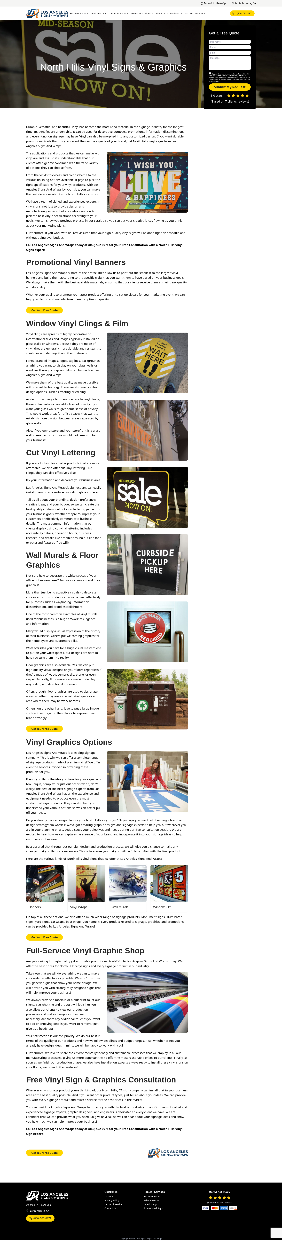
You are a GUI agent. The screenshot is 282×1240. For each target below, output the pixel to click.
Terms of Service (113, 1204)
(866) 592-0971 (245, 13)
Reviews (174, 13)
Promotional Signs (141, 13)
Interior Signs (118, 13)
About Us (160, 13)
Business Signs (78, 13)
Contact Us (187, 13)
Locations (200, 13)
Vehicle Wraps (98, 13)
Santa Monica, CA (245, 3)
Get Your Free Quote (44, 310)
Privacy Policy (111, 1200)
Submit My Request (230, 87)
